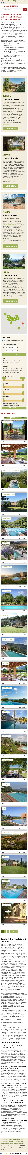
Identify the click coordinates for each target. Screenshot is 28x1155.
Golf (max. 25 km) (20, 368)
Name (5, 417)
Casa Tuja (6, 542)
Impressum (20, 1)
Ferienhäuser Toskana (18, 1139)
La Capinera (7, 518)
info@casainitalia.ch (14, 1147)
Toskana (11, 362)
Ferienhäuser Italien (6, 1139)
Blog (15, 1143)
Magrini (5, 615)
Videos (11, 1143)
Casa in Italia (11, 6)
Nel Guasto (6, 736)
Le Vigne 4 (6, 446)
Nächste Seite (4, 928)
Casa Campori (7, 422)
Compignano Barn (9, 494)
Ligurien (16, 360)
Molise (4, 362)
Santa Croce (7, 687)
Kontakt (4, 1)
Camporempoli (7, 124)
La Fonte (5, 856)
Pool (12, 368)
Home (25, 1)
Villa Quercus (7, 760)
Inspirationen (4, 1143)
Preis (22, 417)
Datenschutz (20, 1143)
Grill (21, 370)
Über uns (9, 1)
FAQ (14, 1)
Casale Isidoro (8, 832)
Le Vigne (5, 663)
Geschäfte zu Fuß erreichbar (10, 403)
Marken (22, 360)
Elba (4, 360)
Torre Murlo (7, 567)
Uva (4, 808)
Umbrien (17, 362)
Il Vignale (6, 784)
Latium (9, 360)
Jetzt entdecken (10, 129)
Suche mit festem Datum (10, 344)
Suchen (14, 354)
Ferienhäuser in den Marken (10, 224)
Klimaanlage (15, 370)
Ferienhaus (6, 368)
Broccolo (6, 881)
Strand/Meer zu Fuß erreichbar (11, 405)
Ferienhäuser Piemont (7, 1141)
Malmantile (6, 905)
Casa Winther (13, 181)
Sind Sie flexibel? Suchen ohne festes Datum (12, 341)
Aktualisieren (14, 407)
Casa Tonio (6, 591)
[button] (22, 324)
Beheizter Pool (15, 372)
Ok (25, 9)
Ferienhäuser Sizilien (19, 1141)
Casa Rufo (6, 711)
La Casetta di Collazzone (11, 470)
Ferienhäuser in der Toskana (10, 110)
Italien (18, 70)
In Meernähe (6, 372)
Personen (14, 417)
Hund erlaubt (6, 370)
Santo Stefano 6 (8, 639)
